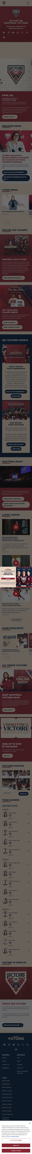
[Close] (30, 1123)
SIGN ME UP (8, 578)
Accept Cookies (16, 1150)
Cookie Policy (14, 1136)
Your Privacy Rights (16, 1140)
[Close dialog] (1, 567)
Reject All (16, 1145)
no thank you (8, 580)
